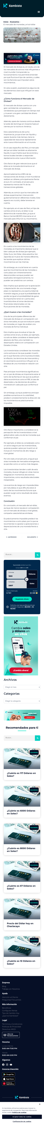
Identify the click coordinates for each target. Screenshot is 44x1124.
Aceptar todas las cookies (21, 1117)
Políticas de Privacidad (11, 1027)
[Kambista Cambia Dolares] (22, 58)
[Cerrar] (39, 1104)
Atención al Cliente (10, 997)
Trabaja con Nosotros (11, 989)
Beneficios (6, 1008)
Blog (4, 986)
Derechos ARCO (9, 1029)
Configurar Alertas (9, 1011)
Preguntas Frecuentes (11, 1000)
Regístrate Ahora (22, 599)
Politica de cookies (19, 1112)
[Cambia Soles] (21, 646)
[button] (38, 12)
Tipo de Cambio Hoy (10, 1013)
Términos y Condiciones (12, 1024)
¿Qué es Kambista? (10, 1016)
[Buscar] (37, 555)
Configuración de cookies (22, 1121)
